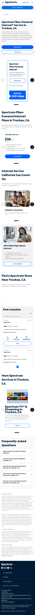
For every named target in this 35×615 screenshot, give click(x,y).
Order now (25, 2)
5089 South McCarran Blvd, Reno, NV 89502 (15, 359)
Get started (17, 156)
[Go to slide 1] (16, 104)
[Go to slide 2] (19, 104)
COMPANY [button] (8, 573)
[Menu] (3, 2)
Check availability (17, 7)
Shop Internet (17, 47)
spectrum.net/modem (26, 504)
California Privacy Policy (7, 593)
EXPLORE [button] (7, 581)
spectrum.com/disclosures (7, 555)
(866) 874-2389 (10, 332)
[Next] (32, 80)
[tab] (17, 573)
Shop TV (17, 425)
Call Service (17, 52)
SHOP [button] (5, 577)
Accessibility (4, 592)
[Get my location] (31, 313)
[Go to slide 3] (20, 104)
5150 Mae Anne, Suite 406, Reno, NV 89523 (15, 329)
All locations (6, 14)
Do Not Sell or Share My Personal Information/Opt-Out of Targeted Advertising (16, 596)
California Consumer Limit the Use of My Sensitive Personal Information (16, 599)
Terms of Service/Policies (7, 602)
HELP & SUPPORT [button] (11, 586)
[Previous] (3, 80)
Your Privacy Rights (6, 590)
